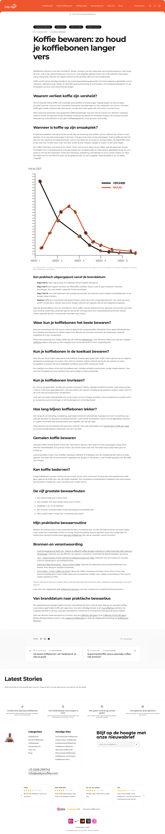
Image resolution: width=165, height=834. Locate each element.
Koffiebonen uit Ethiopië (65, 756)
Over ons (32, 750)
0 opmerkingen (127, 639)
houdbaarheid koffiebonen (42, 27)
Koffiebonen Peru (62, 759)
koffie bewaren (60, 27)
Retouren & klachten (93, 830)
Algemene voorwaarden (80, 830)
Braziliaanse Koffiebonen (65, 753)
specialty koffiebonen (73, 535)
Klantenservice (34, 746)
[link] (43, 773)
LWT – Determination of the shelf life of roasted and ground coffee (65, 558)
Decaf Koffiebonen (36, 740)
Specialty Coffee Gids (64, 750)
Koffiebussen (33, 743)
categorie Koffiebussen (75, 618)
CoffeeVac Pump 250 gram (114, 615)
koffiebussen (87, 340)
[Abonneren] (136, 744)
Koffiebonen (33, 737)
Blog (30, 753)
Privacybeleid (69, 830)
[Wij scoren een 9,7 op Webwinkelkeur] (94, 821)
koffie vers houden (76, 27)
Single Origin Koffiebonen (65, 740)
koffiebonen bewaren (93, 27)
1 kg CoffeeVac (107, 608)
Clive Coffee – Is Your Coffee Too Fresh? (54, 571)
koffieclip (37, 342)
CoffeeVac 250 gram (89, 615)
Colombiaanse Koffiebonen (66, 737)
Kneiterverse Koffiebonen (65, 743)
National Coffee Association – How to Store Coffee (58, 565)
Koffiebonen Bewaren (64, 746)
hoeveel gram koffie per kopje (116, 426)
